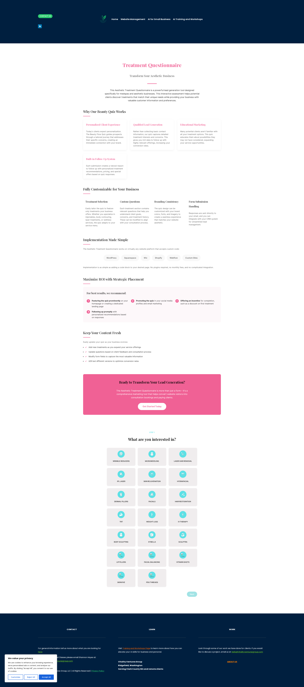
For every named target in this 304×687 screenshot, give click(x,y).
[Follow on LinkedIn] (40, 26)
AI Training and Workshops (188, 19)
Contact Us (45, 16)
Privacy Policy (97, 671)
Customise (15, 677)
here (40, 652)
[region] (31, 668)
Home (115, 19)
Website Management (133, 19)
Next (192, 594)
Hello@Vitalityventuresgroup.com (247, 652)
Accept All (46, 677)
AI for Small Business (159, 19)
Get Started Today (152, 406)
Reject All (31, 677)
